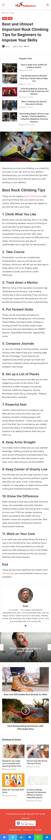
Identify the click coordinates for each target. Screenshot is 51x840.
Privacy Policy (15, 830)
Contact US (28, 830)
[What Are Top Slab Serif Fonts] (13, 780)
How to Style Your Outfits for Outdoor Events (34, 66)
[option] (25, 647)
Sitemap (38, 830)
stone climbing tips (33, 196)
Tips (10, 18)
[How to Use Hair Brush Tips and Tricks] (38, 751)
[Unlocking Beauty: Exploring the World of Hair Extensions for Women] (9, 91)
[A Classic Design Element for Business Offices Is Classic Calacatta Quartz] (38, 780)
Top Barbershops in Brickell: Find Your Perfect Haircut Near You (34, 78)
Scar (7, 46)
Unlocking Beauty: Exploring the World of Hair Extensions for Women (34, 91)
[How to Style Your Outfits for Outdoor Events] (9, 67)
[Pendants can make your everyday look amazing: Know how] (13, 751)
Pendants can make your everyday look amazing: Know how (11, 763)
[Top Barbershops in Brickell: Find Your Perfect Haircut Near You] (9, 78)
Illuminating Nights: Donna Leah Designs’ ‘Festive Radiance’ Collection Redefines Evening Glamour (34, 117)
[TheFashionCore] (25, 4)
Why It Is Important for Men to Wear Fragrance (25, 649)
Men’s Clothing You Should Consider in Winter (34, 102)
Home (6, 13)
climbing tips (8, 573)
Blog (12, 13)
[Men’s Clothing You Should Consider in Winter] (9, 105)
